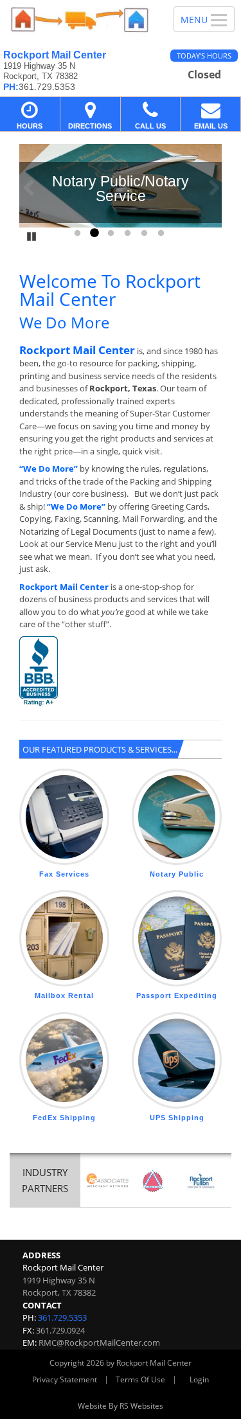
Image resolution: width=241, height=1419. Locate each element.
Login (199, 1379)
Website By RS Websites (120, 1405)
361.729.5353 (62, 1317)
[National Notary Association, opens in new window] (152, 1181)
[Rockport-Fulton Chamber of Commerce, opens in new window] (201, 1181)
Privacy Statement (64, 1379)
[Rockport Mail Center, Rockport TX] (79, 20)
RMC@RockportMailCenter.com (99, 1342)
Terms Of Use (140, 1379)
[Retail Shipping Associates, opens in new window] (108, 1181)
